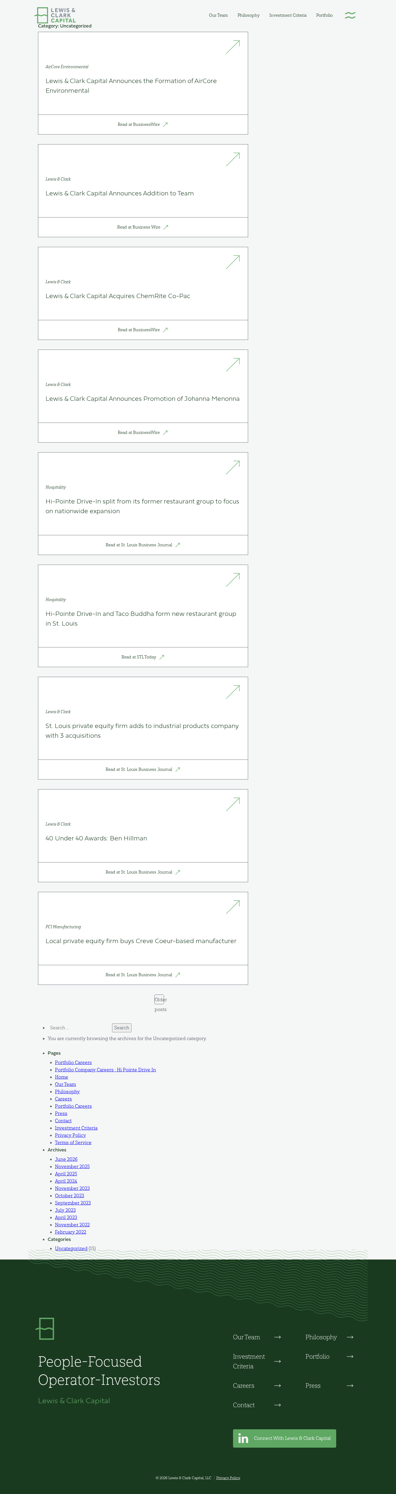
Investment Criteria (288, 15)
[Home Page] (55, 15)
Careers (63, 1099)
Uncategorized (71, 1248)
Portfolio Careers (73, 1062)
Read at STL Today (139, 657)
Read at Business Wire (139, 227)
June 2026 (66, 1159)
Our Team (218, 15)
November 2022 (72, 1225)
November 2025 (72, 1166)
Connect (292, 1438)
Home (61, 1077)
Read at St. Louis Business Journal (139, 544)
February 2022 (70, 1232)
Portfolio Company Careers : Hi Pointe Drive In (105, 1070)
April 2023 (66, 1217)
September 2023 (73, 1203)
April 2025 (66, 1174)
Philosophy (249, 15)
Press (61, 1113)
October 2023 (69, 1196)
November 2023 (72, 1188)
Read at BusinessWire (139, 124)
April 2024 (66, 1181)
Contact (63, 1121)
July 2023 (65, 1210)
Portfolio (324, 15)
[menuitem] (218, 15)
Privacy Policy (70, 1135)
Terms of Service (73, 1142)
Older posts (159, 1000)
